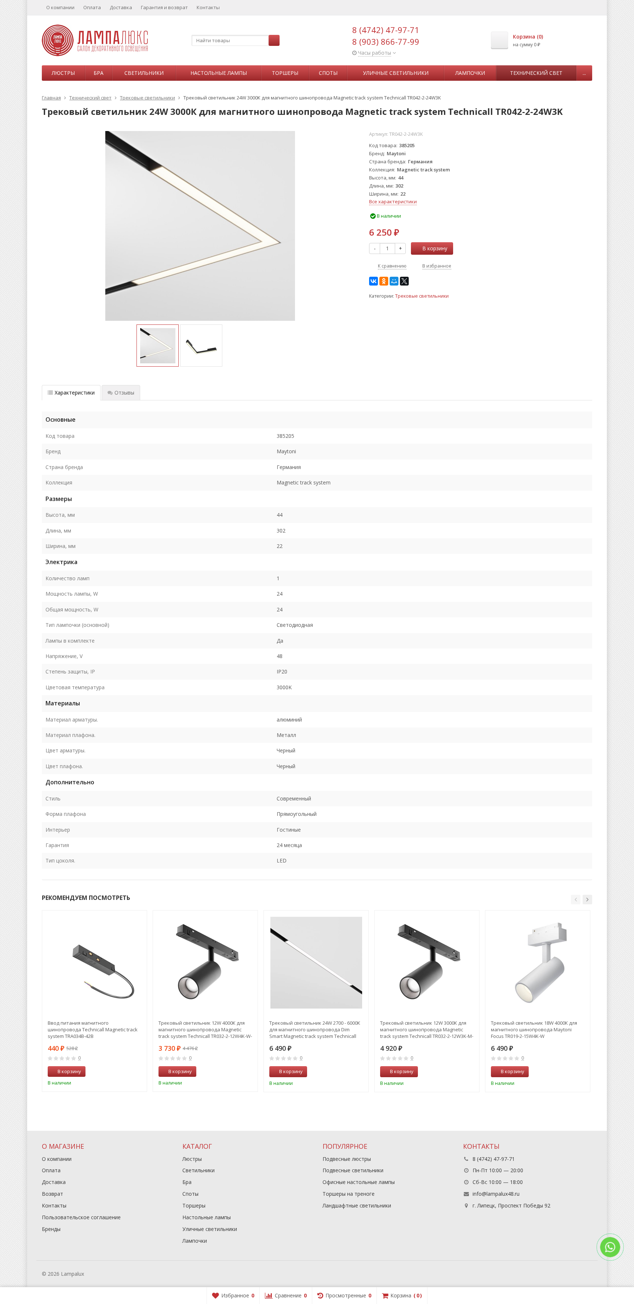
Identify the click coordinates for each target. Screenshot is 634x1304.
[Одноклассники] (383, 281)
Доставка (121, 7)
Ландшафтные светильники (357, 1205)
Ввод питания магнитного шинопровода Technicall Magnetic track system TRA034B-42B (93, 1029)
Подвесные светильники (353, 1170)
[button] (575, 899)
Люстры (63, 72)
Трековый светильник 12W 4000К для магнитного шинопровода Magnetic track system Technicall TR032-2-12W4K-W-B (205, 1029)
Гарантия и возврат (164, 7)
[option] (157, 345)
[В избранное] (138, 1072)
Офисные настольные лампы (359, 1181)
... (584, 72)
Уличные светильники (396, 72)
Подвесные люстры (347, 1158)
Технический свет (536, 72)
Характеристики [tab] (75, 392)
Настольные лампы (218, 72)
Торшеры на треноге (349, 1193)
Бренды (51, 1228)
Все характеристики (393, 201)
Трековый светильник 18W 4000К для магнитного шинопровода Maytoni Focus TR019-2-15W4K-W (534, 1029)
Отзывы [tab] (124, 392)
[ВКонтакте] (373, 281)
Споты (328, 72)
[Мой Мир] (394, 281)
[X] (404, 281)
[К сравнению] (127, 1072)
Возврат (52, 1193)
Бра (98, 72)
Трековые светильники (422, 296)
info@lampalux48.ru (496, 1193)
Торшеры (285, 72)
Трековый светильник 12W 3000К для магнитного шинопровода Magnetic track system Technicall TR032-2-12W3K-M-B (426, 1029)
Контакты (208, 7)
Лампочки (470, 72)
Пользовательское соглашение (81, 1217)
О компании (60, 7)
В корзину (434, 248)
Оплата (92, 7)
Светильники (144, 72)
